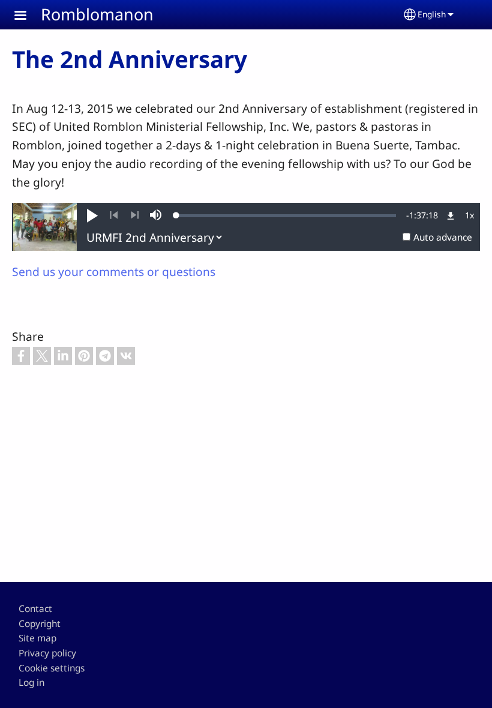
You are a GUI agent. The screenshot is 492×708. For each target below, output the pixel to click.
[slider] (286, 215)
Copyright (40, 623)
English (432, 14)
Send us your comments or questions (113, 271)
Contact (35, 608)
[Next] (134, 215)
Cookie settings (52, 668)
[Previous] (113, 215)
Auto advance (442, 237)
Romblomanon (97, 14)
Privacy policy (47, 653)
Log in (31, 682)
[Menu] (27, 16)
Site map (37, 638)
